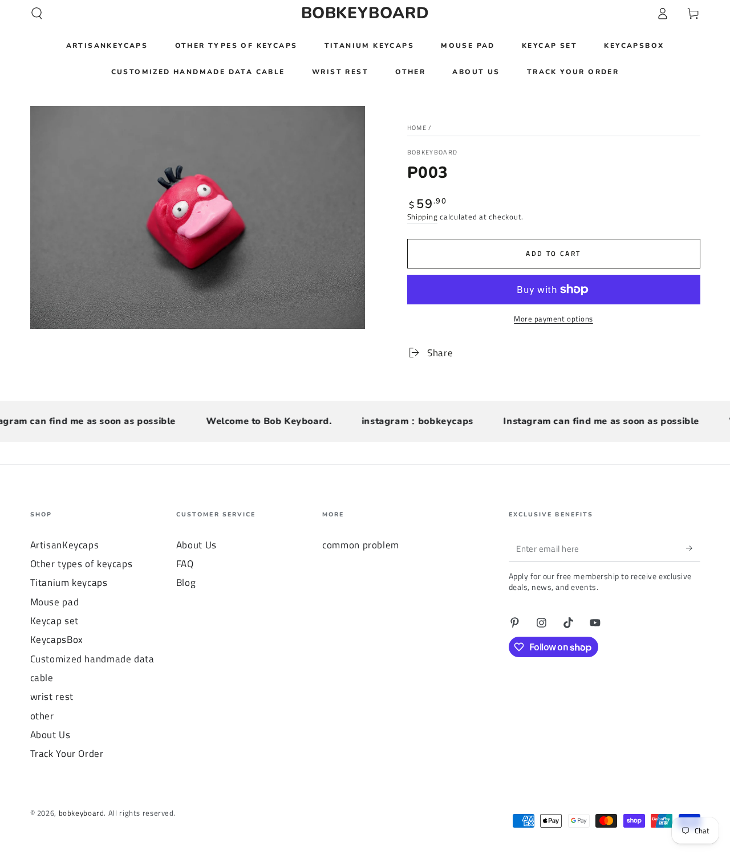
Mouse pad (54, 602)
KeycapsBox (56, 639)
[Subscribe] (693, 548)
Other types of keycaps (81, 563)
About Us (50, 734)
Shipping (422, 216)
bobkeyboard (432, 152)
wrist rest (52, 696)
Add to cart (553, 253)
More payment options (553, 319)
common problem (360, 545)
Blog (186, 582)
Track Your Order (67, 753)
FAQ (185, 563)
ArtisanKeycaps (64, 545)
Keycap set (54, 620)
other (42, 716)
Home (417, 127)
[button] (36, 13)
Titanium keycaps (69, 582)
